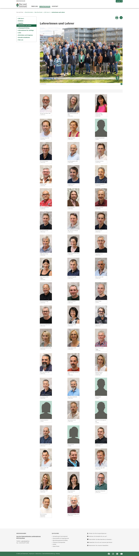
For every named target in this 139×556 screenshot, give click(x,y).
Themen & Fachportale (59, 542)
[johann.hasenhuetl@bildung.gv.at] (101, 197)
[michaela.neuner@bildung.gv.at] (46, 337)
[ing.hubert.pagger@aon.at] (101, 337)
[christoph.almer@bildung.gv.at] (46, 128)
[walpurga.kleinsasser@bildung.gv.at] (73, 243)
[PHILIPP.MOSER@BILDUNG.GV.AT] (101, 291)
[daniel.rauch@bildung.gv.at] (101, 386)
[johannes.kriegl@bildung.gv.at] (46, 291)
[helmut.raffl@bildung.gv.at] (73, 386)
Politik (54, 544)
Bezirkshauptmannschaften (60, 540)
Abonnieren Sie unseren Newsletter (99, 545)
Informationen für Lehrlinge (26, 30)
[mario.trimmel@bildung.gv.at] (101, 434)
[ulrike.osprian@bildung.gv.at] (73, 337)
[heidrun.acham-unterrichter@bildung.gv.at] (101, 103)
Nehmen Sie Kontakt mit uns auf (98, 536)
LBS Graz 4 (47, 12)
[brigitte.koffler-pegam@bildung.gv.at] (46, 267)
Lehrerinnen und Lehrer (58, 12)
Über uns (34, 6)
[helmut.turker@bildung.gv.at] (46, 457)
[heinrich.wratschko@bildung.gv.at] (101, 481)
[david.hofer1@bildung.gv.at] (101, 220)
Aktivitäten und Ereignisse (25, 35)
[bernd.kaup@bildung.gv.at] (46, 243)
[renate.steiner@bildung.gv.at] (73, 434)
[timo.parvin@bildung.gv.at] (46, 362)
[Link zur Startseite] (21, 5)
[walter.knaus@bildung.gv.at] (101, 243)
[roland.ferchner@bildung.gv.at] (101, 151)
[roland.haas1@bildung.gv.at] (46, 197)
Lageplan (20, 23)
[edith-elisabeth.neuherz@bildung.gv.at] (73, 314)
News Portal (56, 546)
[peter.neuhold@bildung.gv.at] (101, 314)
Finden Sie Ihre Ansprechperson (98, 533)
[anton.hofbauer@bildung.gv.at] (73, 220)
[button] (119, 1)
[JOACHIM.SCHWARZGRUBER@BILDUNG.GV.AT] (101, 410)
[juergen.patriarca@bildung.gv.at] (73, 362)
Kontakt (55, 6)
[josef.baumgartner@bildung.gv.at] (73, 151)
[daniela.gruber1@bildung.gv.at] (73, 103)
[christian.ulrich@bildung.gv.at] (73, 457)
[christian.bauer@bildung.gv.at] (46, 151)
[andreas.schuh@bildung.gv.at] (73, 410)
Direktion (20, 21)
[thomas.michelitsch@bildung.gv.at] (46, 314)
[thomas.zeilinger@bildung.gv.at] (73, 504)
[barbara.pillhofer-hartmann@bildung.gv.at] (101, 362)
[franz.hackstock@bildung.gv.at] (73, 197)
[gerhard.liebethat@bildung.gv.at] (73, 291)
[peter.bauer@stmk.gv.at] (46, 103)
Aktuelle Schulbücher (24, 37)
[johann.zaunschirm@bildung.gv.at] (46, 504)
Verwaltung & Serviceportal (60, 536)
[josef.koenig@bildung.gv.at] (73, 267)
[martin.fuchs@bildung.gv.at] (73, 174)
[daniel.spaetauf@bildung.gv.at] (46, 434)
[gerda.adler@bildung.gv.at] (73, 128)
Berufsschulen (44, 6)
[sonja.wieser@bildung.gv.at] (46, 480)
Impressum (31, 553)
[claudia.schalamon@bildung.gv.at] (46, 410)
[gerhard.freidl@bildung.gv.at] (46, 174)
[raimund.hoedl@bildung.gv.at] (46, 220)
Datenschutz (38, 553)
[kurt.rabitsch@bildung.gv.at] (46, 386)
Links (19, 32)
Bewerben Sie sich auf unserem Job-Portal (100, 542)
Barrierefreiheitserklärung (49, 553)
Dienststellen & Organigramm (61, 538)
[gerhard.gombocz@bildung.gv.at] (101, 174)
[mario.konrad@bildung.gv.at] (101, 267)
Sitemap (58, 553)
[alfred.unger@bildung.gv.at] (101, 457)
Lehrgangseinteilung (23, 28)
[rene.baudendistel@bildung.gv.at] (101, 128)
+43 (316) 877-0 (25, 541)
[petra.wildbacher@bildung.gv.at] (73, 481)
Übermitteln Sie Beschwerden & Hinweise (100, 539)
